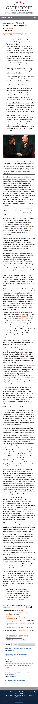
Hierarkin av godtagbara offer (12, 660)
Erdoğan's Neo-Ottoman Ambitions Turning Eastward (17, 34)
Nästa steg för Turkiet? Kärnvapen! (16, 621)
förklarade (30, 327)
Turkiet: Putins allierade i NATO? (15, 627)
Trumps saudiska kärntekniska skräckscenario (16, 654)
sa (23, 354)
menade (17, 464)
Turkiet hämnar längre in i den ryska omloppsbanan (16, 617)
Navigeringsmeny (7, 18)
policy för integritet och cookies (23, 696)
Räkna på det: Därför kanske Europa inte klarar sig (18, 648)
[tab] (7, 644)
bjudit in (32, 228)
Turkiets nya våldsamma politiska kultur (17, 623)
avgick (31, 366)
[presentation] (7, 644)
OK (19, 701)
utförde (14, 293)
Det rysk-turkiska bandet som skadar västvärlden (17, 613)
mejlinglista (20, 632)
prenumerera (22, 630)
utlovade (23, 438)
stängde (14, 515)
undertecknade (23, 317)
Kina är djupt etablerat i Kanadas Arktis (15, 680)
